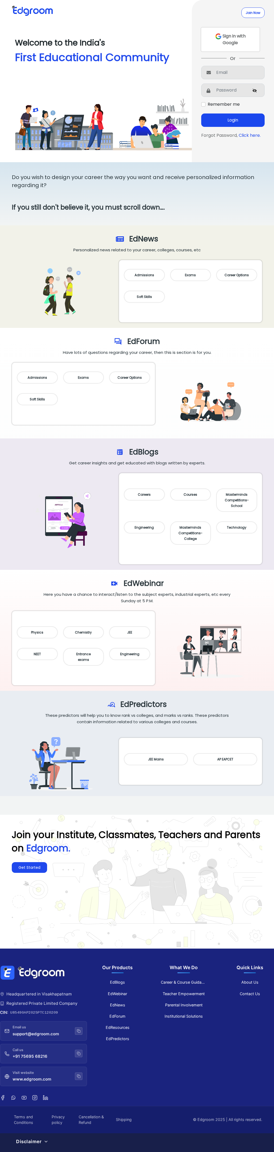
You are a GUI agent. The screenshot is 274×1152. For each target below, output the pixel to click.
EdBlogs (117, 982)
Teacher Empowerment (184, 993)
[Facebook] (2, 1097)
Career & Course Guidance (184, 982)
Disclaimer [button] (28, 1141)
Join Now (253, 12)
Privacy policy (58, 1120)
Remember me (224, 104)
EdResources (118, 1027)
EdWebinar (117, 993)
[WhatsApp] (13, 1097)
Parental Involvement (184, 1005)
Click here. (250, 135)
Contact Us (250, 993)
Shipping (124, 1119)
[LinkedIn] (45, 1097)
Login (232, 120)
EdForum (117, 1016)
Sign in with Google (234, 39)
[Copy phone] (78, 1053)
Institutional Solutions (184, 1016)
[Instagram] (34, 1097)
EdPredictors (117, 1038)
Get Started (29, 867)
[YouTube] (24, 1097)
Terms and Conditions (23, 1120)
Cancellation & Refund (91, 1120)
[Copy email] (78, 1031)
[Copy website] (78, 1076)
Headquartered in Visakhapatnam (39, 993)
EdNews (117, 1005)
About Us (249, 982)
